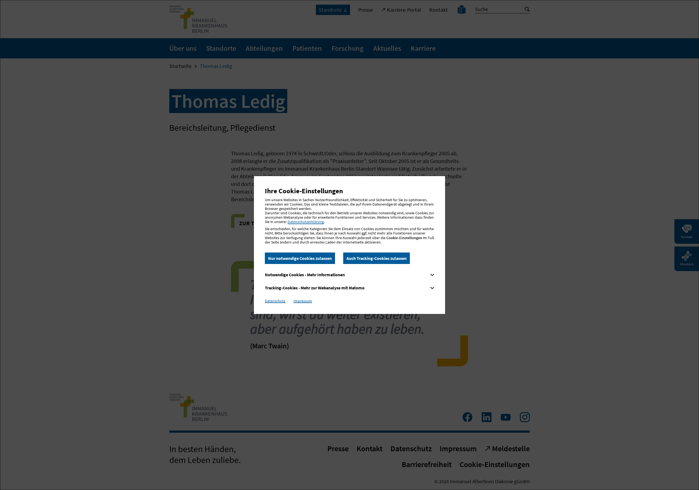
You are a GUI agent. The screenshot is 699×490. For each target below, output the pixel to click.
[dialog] (349, 245)
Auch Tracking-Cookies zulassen (376, 258)
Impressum (303, 301)
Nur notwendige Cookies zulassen (300, 258)
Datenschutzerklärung (306, 221)
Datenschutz (275, 301)
